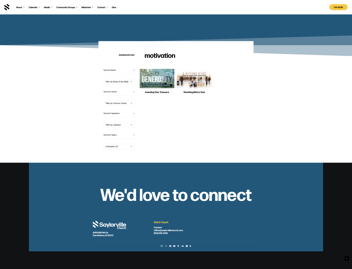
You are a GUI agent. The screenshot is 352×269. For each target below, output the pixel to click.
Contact (158, 227)
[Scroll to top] (347, 258)
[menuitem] (20, 7)
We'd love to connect (176, 193)
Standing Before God (194, 92)
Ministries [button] (86, 7)
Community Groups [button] (65, 7)
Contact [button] (101, 7)
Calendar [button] (33, 7)
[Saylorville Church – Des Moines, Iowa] (6, 7)
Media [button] (47, 7)
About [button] (19, 7)
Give (114, 7)
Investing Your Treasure (157, 92)
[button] (157, 78)
